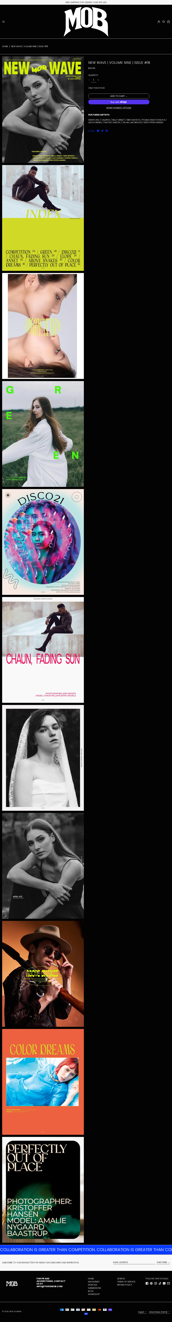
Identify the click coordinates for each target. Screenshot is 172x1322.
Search (121, 1278)
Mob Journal (15, 1311)
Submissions (94, 1288)
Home (5, 46)
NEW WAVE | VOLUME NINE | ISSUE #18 (29, 46)
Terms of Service (126, 1281)
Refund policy (124, 1284)
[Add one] (98, 80)
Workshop (94, 1294)
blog (91, 1291)
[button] (163, 21)
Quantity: (93, 75)
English (141, 1312)
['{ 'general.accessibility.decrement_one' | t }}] (89, 80)
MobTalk (92, 1284)
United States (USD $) (158, 1312)
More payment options (118, 107)
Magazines (93, 1281)
